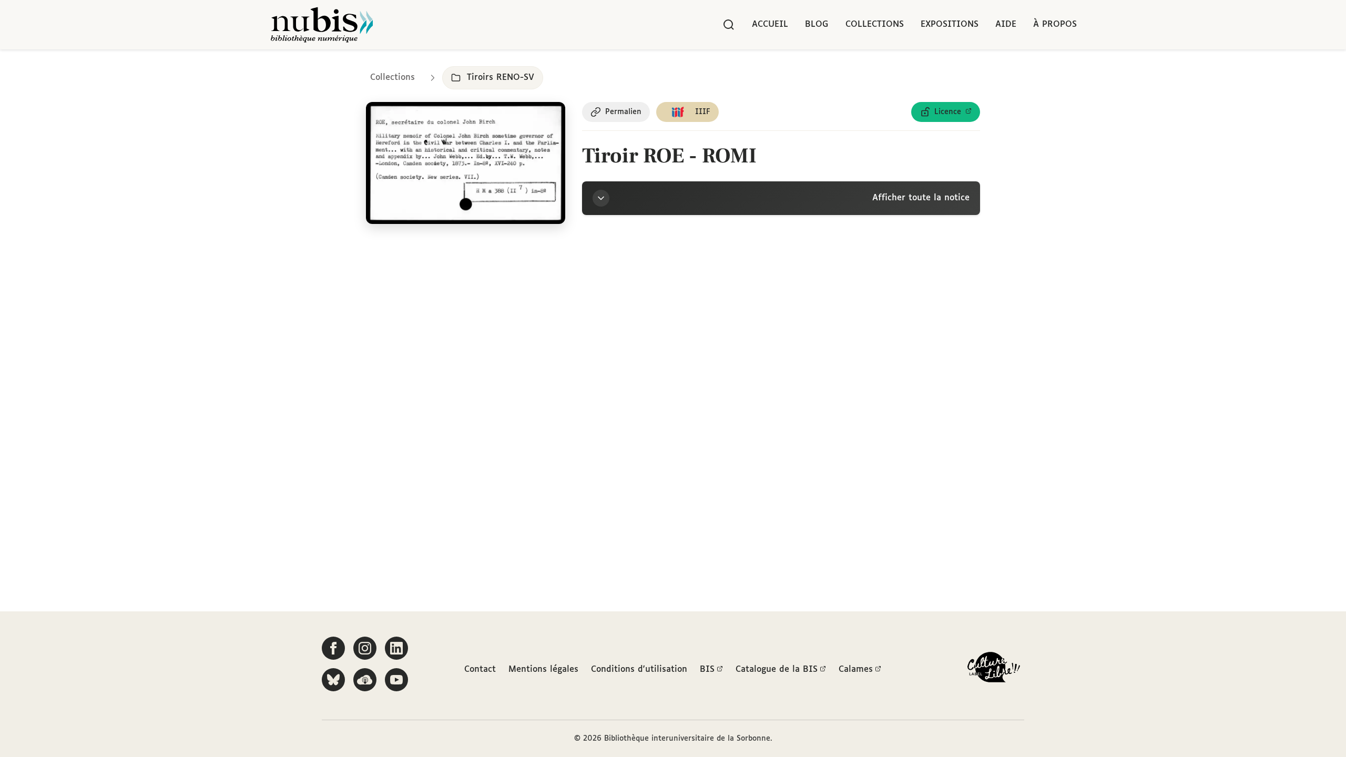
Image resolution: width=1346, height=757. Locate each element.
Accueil (770, 24)
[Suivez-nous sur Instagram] (364, 648)
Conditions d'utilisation (639, 669)
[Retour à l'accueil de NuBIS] (321, 24)
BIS (707, 669)
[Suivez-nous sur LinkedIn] (396, 648)
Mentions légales (543, 669)
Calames (856, 669)
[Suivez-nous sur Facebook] (333, 648)
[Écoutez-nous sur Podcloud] (364, 679)
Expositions (949, 24)
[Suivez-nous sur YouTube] (396, 679)
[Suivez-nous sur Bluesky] (333, 679)
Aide (1005, 24)
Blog (817, 24)
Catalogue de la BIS (777, 669)
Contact (480, 669)
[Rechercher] (728, 24)
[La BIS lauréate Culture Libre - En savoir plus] (993, 669)
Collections (874, 24)
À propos (1055, 24)
